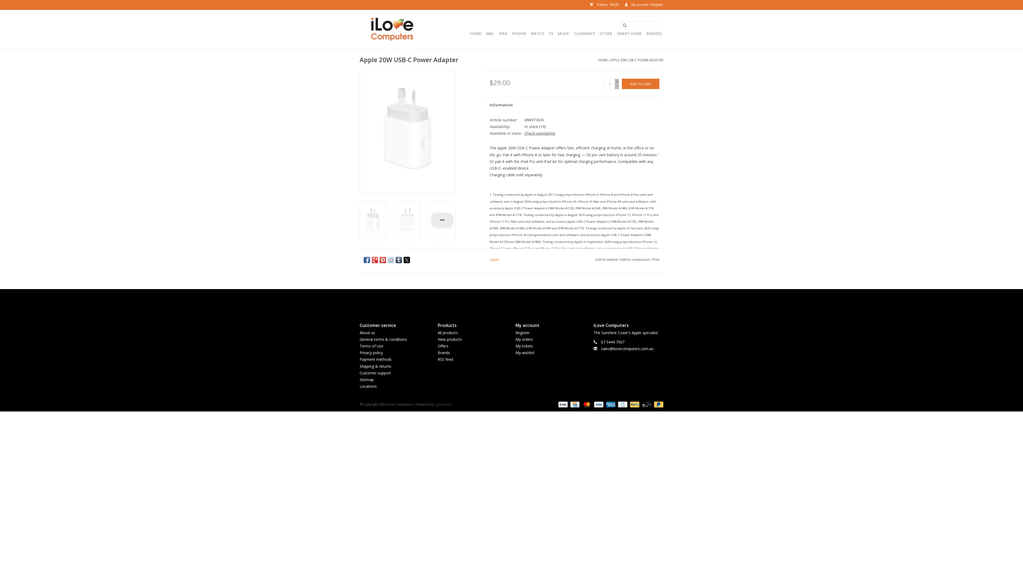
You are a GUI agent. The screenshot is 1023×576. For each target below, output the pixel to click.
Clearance (584, 33)
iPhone (519, 33)
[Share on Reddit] (391, 260)
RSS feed (445, 359)
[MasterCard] (586, 404)
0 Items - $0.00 (607, 4)
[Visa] (598, 404)
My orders (524, 339)
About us (367, 332)
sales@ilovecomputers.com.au (627, 348)
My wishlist (524, 352)
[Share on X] (407, 260)
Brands (654, 33)
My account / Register (647, 4)
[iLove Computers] (392, 29)
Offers (443, 346)
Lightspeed (443, 404)
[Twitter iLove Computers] (511, 301)
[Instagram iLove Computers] (521, 301)
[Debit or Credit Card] (646, 404)
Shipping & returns (375, 366)
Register (522, 332)
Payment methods (376, 359)
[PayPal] (634, 404)
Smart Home (629, 33)
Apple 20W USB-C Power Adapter (636, 60)
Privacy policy (371, 352)
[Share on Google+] (375, 260)
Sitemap (367, 379)
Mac (490, 33)
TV (551, 33)
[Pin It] (383, 260)
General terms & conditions (383, 339)
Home (475, 33)
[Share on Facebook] (367, 260)
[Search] (625, 25)
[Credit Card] (574, 404)
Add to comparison (635, 259)
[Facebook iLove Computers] (502, 301)
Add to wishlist (606, 259)
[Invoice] (622, 404)
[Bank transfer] (563, 404)
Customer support (375, 372)
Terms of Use (371, 346)
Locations (368, 386)
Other (606, 33)
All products (448, 332)
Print (655, 259)
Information (501, 104)
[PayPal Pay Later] (657, 404)
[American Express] (610, 404)
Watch (537, 33)
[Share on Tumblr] (399, 260)
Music (563, 33)
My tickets (524, 346)
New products (450, 339)
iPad (503, 33)
